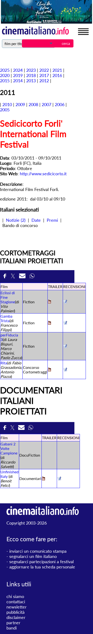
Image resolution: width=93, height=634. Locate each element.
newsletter (16, 606)
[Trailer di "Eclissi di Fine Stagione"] (49, 302)
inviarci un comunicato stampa (38, 551)
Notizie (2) (16, 220)
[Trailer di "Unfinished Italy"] (43, 479)
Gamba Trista (6, 318)
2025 (5, 70)
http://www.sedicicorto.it (43, 173)
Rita (3, 363)
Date (36, 220)
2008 (33, 104)
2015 (5, 80)
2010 (7, 104)
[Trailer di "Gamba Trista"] (49, 323)
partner (13, 622)
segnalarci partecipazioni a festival (41, 561)
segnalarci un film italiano (33, 556)
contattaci (15, 601)
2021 (57, 70)
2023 (31, 70)
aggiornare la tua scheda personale (42, 566)
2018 (31, 75)
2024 (18, 70)
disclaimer (16, 617)
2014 (18, 80)
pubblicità (15, 612)
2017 (44, 75)
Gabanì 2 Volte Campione (8, 448)
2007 (46, 104)
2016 (57, 75)
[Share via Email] (23, 276)
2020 (5, 75)
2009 (20, 104)
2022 (44, 70)
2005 (5, 109)
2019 (18, 75)
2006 (59, 104)
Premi (52, 220)
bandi (11, 627)
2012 (44, 80)
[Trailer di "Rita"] (49, 370)
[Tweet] (14, 276)
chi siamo (15, 596)
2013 (31, 80)
